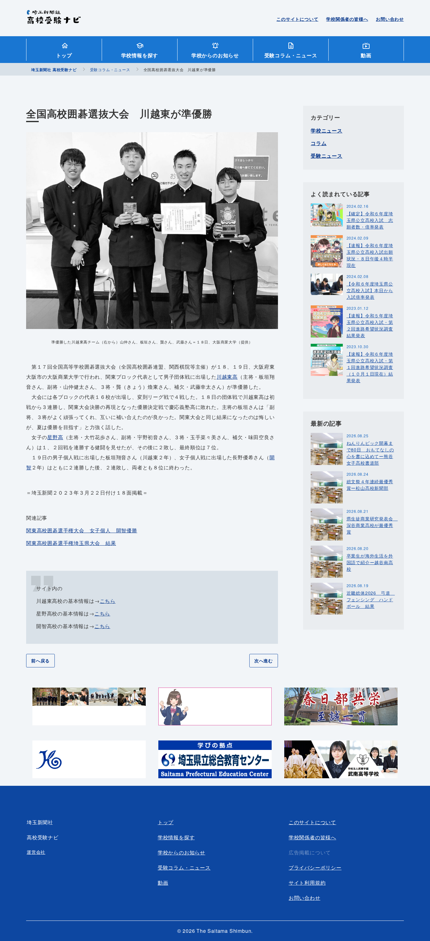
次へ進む (263, 660)
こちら (108, 600)
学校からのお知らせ (215, 55)
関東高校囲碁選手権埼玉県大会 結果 (71, 543)
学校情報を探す (139, 55)
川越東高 (227, 376)
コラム (318, 143)
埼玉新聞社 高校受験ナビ (53, 20)
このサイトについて (297, 19)
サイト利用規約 (307, 882)
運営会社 (36, 852)
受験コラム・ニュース (290, 55)
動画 (366, 55)
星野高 (55, 437)
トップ (64, 55)
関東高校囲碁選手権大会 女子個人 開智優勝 (81, 530)
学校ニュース (326, 130)
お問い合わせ (390, 19)
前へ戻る (40, 660)
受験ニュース (326, 155)
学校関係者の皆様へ (347, 19)
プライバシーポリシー (315, 867)
